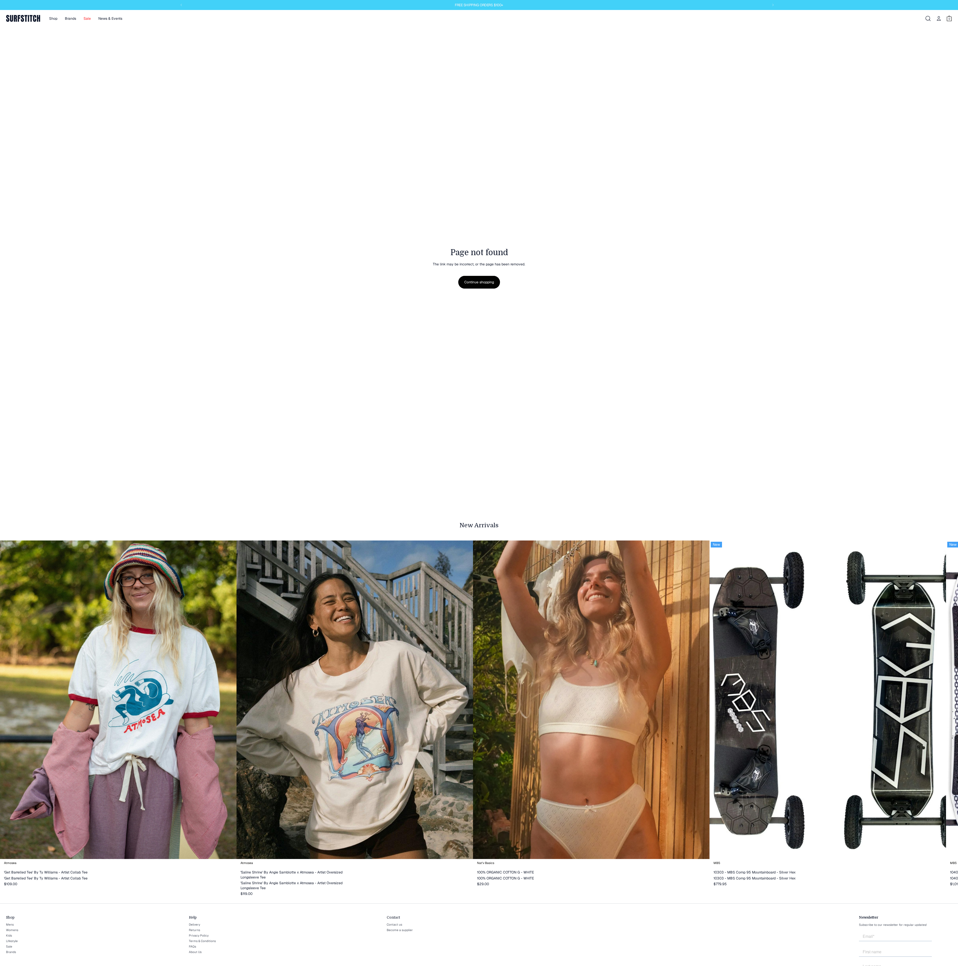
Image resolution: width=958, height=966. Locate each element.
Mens (10, 925)
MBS (717, 863)
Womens (12, 930)
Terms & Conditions (202, 941)
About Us (195, 952)
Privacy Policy (199, 936)
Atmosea (10, 863)
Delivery (194, 925)
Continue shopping (479, 282)
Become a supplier (400, 930)
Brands (11, 952)
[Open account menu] (939, 18)
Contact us (394, 925)
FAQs (192, 947)
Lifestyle (12, 941)
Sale (9, 947)
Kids (9, 936)
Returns (194, 930)
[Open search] (928, 18)
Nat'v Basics (485, 863)
